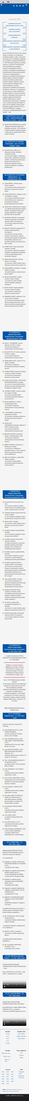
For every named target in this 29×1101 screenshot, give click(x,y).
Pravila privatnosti (11, 1089)
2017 (7, 1076)
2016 (7, 1079)
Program (21, 1055)
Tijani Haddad (21, 1033)
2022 (3, 1079)
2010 (12, 1079)
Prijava (21, 1057)
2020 (3, 1083)
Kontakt (8, 1043)
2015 (7, 1081)
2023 (3, 1076)
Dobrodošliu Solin (21, 1072)
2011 (12, 1076)
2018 (7, 1074)
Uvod (7, 1036)
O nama (8, 1033)
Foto (8, 1041)
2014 (7, 1083)
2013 (12, 1071)
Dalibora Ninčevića (21, 1036)
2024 (3, 1074)
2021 (3, 1081)
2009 (12, 1081)
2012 (12, 1074)
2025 (3, 1071)
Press (7, 1038)
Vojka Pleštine (21, 1038)
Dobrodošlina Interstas (21, 1076)
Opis (21, 1052)
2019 (7, 1071)
